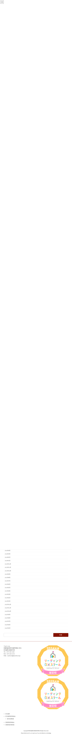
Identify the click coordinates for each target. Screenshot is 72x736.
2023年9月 (7, 574)
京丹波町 (7, 714)
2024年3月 (7, 554)
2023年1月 (7, 601)
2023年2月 (7, 597)
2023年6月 (7, 584)
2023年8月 (7, 577)
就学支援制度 (10, 718)
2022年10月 (8, 611)
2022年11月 (8, 608)
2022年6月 (7, 624)
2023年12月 (8, 564)
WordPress (28, 733)
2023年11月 (8, 567)
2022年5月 (7, 628)
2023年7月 (7, 581)
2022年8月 (7, 618)
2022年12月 (8, 604)
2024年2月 (7, 557)
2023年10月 (8, 571)
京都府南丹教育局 (9, 724)
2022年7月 (7, 621)
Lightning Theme (36, 733)
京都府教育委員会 (9, 722)
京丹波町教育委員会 (10, 716)
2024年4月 (7, 550)
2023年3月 (7, 594)
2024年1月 (7, 560)
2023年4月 (7, 591)
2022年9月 (7, 614)
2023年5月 (7, 587)
